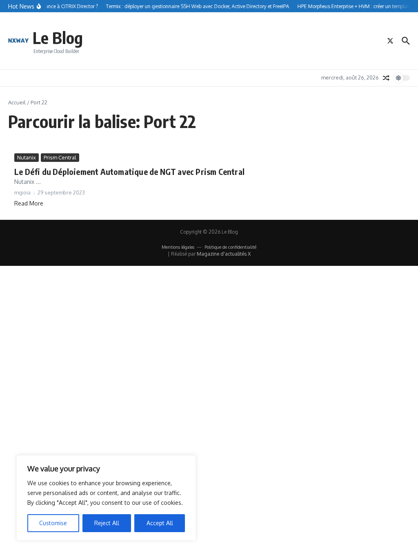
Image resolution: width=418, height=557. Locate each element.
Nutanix (26, 157)
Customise (53, 522)
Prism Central (60, 157)
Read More (28, 203)
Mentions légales (178, 247)
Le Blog (58, 37)
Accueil (17, 102)
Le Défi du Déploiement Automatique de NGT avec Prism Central (129, 171)
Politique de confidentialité (230, 247)
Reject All (106, 522)
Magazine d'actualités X (224, 254)
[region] (106, 498)
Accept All (160, 522)
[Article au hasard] (386, 78)
